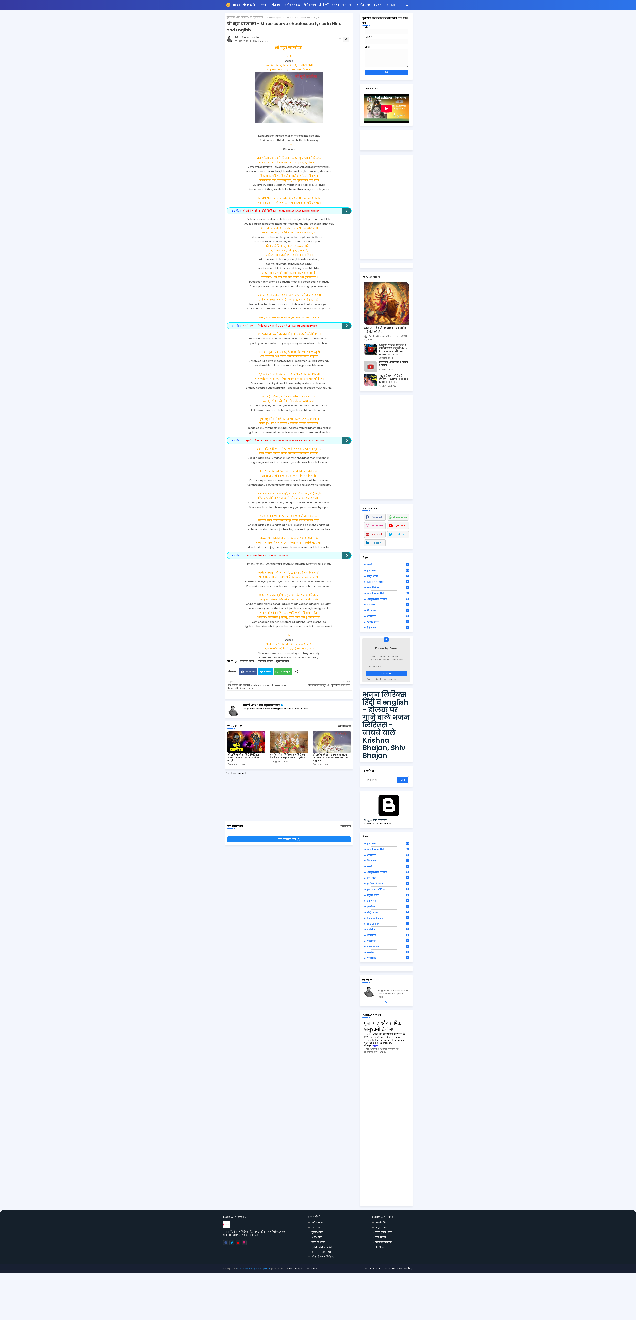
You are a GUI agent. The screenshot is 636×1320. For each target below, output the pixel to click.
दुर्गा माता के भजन (387, 883)
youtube (400, 525)
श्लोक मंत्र (387, 616)
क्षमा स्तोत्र (387, 935)
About (376, 1268)
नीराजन (275, 4)
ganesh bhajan (387, 917)
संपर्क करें (323, 4)
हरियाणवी (387, 940)
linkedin (377, 542)
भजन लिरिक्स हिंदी (388, 593)
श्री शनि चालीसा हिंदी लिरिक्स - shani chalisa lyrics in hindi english (280, 211)
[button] (407, 5)
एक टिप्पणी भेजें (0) (289, 839)
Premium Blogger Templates (253, 1268)
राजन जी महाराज (383, 1242)
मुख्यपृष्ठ (231, 17)
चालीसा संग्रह (363, 4)
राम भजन (387, 604)
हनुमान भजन (387, 621)
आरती (387, 564)
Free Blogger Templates (303, 1268)
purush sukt (387, 946)
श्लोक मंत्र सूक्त (292, 4)
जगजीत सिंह (381, 1222)
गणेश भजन (317, 1222)
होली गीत (387, 929)
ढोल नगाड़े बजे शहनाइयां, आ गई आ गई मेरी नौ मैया (385, 330)
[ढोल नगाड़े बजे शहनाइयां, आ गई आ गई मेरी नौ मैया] (386, 303)
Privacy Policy (404, 1268)
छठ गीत (387, 952)
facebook (377, 517)
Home (236, 4)
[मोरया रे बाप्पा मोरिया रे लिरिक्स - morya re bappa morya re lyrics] (370, 380)
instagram (377, 525)
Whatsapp (284, 671)
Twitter (267, 671)
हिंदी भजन (387, 627)
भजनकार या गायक (341, 4)
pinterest (377, 534)
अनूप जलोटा (381, 1227)
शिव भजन (387, 610)
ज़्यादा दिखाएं (344, 726)
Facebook (250, 671)
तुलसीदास (387, 906)
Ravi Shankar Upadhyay (261, 705)
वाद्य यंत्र (377, 4)
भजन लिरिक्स (387, 587)
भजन (263, 4)
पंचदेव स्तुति (249, 4)
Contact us (388, 1268)
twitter (400, 534)
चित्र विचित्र (380, 1237)
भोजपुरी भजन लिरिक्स (387, 599)
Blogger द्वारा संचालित (375, 820)
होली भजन (387, 957)
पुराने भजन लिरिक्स (387, 581)
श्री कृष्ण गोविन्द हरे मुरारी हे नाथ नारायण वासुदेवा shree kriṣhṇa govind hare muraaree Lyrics (393, 350)
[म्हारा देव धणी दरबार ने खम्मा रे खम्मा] (370, 366)
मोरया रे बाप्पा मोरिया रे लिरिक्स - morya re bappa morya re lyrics (393, 378)
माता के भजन (318, 1242)
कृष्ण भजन (388, 570)
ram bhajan (387, 923)
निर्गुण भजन (309, 4)
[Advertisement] (291, 796)
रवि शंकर (379, 1247)
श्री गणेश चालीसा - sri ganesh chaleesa (265, 555)
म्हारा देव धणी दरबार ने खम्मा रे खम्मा (393, 364)
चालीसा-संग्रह (265, 661)
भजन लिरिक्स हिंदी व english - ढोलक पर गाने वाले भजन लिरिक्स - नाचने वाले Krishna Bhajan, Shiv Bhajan (385, 725)
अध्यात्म (391, 4)
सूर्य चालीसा (242, 17)
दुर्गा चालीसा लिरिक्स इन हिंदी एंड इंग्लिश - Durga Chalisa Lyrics (279, 325)
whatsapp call (400, 517)
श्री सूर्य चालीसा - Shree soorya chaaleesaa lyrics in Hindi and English (283, 440)
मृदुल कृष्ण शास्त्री (383, 1232)
